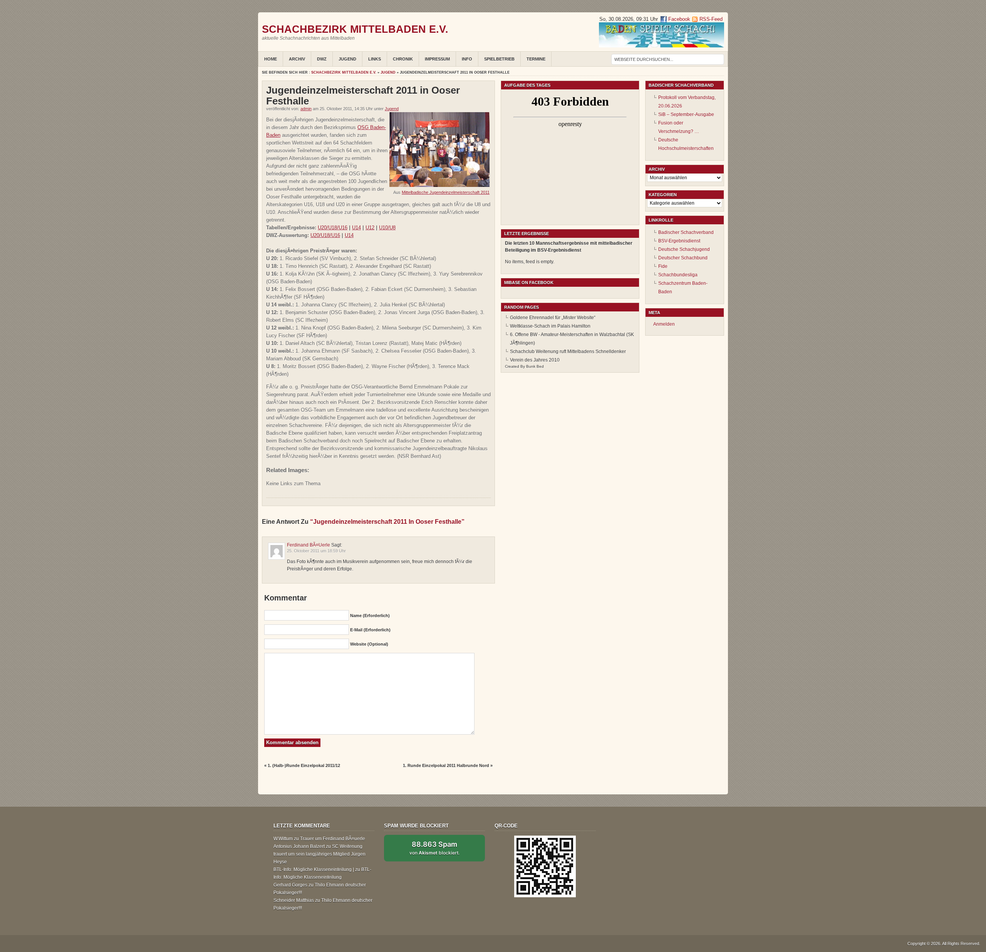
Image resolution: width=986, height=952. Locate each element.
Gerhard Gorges (290, 885)
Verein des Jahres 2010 (535, 360)
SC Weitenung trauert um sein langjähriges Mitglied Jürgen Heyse (319, 854)
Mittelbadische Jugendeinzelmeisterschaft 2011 (446, 192)
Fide (662, 266)
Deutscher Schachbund (683, 258)
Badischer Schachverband (686, 232)
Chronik (403, 59)
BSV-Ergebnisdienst (679, 241)
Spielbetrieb (499, 59)
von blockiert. (434, 848)
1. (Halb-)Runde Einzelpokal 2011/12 (304, 765)
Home (270, 59)
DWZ (322, 59)
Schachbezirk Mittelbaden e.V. (355, 29)
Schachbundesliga (678, 275)
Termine (536, 59)
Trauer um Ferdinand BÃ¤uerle (332, 838)
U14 (356, 227)
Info (467, 59)
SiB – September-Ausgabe (686, 114)
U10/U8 (387, 227)
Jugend (347, 59)
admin (306, 108)
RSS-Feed (711, 19)
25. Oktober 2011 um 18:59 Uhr (316, 550)
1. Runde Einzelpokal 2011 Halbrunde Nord (446, 765)
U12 (370, 227)
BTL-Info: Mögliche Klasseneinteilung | (313, 869)
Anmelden (664, 324)
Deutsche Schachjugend (684, 249)
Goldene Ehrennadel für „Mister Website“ (552, 317)
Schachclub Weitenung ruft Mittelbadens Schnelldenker (568, 351)
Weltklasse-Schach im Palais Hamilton (550, 326)
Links (374, 59)
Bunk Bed (535, 366)
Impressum (437, 59)
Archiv (297, 59)
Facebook (678, 19)
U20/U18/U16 (332, 227)
